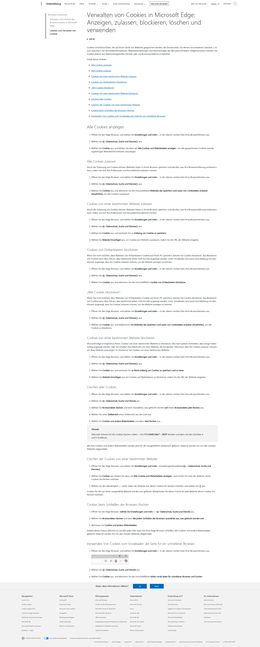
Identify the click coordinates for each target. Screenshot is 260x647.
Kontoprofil (63, 600)
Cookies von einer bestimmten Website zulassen (113, 76)
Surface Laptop (26, 604)
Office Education (100, 617)
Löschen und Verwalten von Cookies (63, 32)
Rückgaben (63, 613)
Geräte (104, 4)
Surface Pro (25, 600)
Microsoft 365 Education (103, 613)
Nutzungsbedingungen (154, 642)
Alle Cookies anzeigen (101, 64)
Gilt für (92, 39)
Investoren (207, 617)
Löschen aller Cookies (101, 99)
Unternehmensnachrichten (212, 609)
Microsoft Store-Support (67, 609)
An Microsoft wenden (101, 642)
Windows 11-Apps (27, 630)
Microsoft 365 (69, 4)
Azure (132, 609)
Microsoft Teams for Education (105, 609)
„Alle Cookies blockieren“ (103, 87)
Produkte (92, 4)
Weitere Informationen (66, 626)
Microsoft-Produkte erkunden (31, 626)
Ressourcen (138, 4)
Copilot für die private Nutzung (32, 617)
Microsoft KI (134, 600)
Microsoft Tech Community (176, 613)
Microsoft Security (136, 604)
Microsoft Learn (173, 604)
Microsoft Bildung (101, 600)
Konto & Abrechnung (121, 4)
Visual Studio (172, 630)
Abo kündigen (116, 642)
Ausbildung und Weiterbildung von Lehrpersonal (111, 622)
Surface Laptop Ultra (28, 609)
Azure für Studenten (102, 630)
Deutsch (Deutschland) (33, 638)
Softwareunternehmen (175, 626)
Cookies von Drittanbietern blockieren (109, 82)
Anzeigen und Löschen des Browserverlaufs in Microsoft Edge (63, 22)
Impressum (128, 642)
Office (81, 4)
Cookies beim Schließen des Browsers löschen (112, 110)
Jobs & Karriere (209, 600)
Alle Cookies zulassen (101, 70)
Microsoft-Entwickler (174, 600)
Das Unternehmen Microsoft (213, 604)
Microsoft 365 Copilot (137, 622)
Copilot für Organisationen (30, 613)
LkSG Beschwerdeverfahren (213, 622)
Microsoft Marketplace (175, 617)
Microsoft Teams (135, 626)
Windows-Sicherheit (57, 14)
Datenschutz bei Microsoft (212, 613)
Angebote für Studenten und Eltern (106, 626)
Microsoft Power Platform (176, 622)
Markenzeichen (171, 642)
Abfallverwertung (65, 622)
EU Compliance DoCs (213, 642)
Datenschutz (139, 642)
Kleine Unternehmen (137, 630)
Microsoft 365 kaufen (159, 4)
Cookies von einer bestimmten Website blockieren (114, 93)
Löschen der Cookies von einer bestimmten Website (115, 104)
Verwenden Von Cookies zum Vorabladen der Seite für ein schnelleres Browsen (128, 116)
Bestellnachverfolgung (66, 617)
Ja (140, 586)
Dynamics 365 (134, 613)
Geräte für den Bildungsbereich (105, 604)
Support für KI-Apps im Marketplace (179, 609)
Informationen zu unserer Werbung (190, 642)
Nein (157, 586)
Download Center (65, 604)
